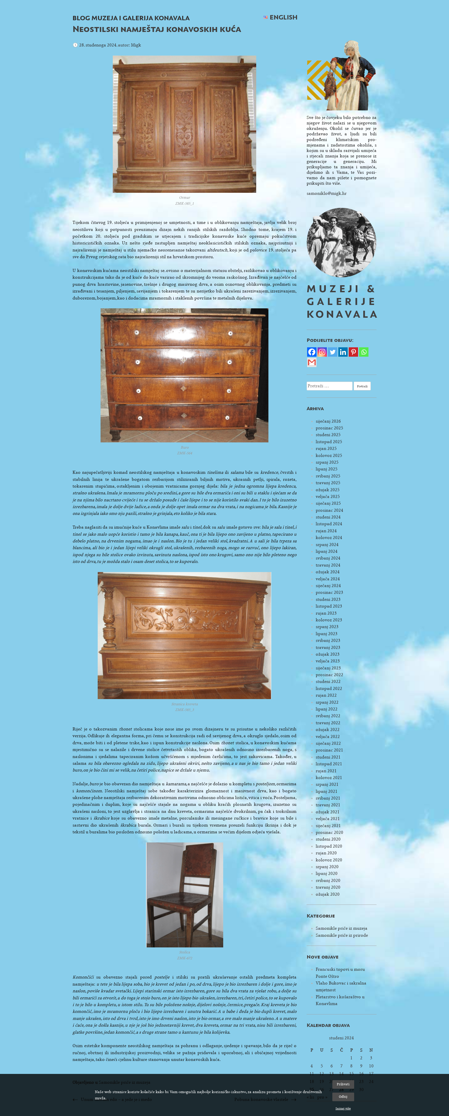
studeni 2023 (328, 599)
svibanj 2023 (328, 640)
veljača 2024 (328, 579)
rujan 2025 (326, 448)
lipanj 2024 (327, 551)
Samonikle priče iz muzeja (341, 928)
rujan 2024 (326, 531)
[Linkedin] (343, 352)
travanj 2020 (328, 887)
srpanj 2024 (327, 544)
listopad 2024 (329, 524)
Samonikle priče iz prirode (342, 935)
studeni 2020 (328, 839)
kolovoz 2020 (329, 860)
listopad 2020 (329, 846)
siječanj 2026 (328, 421)
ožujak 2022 (328, 729)
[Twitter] (332, 352)
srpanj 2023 (327, 626)
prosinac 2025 (329, 428)
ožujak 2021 (328, 812)
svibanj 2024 (328, 558)
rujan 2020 (326, 853)
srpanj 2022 (327, 702)
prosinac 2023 (329, 592)
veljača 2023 (328, 661)
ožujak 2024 (328, 572)
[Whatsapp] (363, 352)
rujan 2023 (326, 613)
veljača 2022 (328, 736)
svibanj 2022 (328, 716)
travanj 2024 (328, 565)
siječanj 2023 (328, 668)
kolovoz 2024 (329, 537)
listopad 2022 (329, 688)
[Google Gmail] (311, 362)
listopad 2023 (329, 606)
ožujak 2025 (328, 490)
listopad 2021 (329, 764)
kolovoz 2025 (329, 455)
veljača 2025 (328, 496)
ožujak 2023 (328, 654)
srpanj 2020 (327, 866)
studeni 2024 (328, 517)
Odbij (343, 1096)
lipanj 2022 (327, 709)
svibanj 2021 (328, 798)
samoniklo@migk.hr (327, 193)
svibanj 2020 (328, 880)
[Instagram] (322, 352)
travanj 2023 (328, 647)
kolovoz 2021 (329, 777)
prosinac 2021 (329, 750)
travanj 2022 (328, 723)
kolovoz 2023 (329, 620)
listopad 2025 (329, 441)
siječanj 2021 (328, 825)
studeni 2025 (328, 434)
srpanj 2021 (327, 784)
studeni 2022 (328, 681)
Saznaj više (343, 1108)
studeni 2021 (328, 757)
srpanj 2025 (327, 462)
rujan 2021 (326, 771)
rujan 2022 (326, 695)
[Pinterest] (353, 352)
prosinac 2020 (329, 832)
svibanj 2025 (328, 476)
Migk (136, 45)
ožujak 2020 (328, 894)
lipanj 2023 (327, 633)
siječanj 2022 (328, 743)
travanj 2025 (328, 483)
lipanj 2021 (327, 791)
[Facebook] (311, 352)
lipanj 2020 (327, 873)
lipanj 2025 (327, 469)
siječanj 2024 (328, 585)
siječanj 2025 (328, 503)
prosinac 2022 (329, 674)
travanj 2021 (328, 805)
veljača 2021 (328, 818)
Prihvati (343, 1084)
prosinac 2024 (329, 510)
